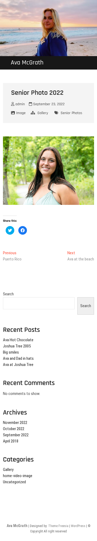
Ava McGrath (27, 63)
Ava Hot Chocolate (18, 339)
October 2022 (13, 428)
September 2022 (16, 435)
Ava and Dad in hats (18, 358)
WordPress (78, 526)
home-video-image (17, 475)
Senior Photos (71, 113)
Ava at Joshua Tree (18, 364)
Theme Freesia (58, 526)
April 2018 (10, 441)
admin (19, 104)
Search (8, 294)
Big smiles (11, 352)
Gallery (42, 113)
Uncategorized (14, 482)
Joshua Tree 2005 (17, 346)
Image (21, 113)
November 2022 (15, 422)
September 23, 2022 (48, 104)
